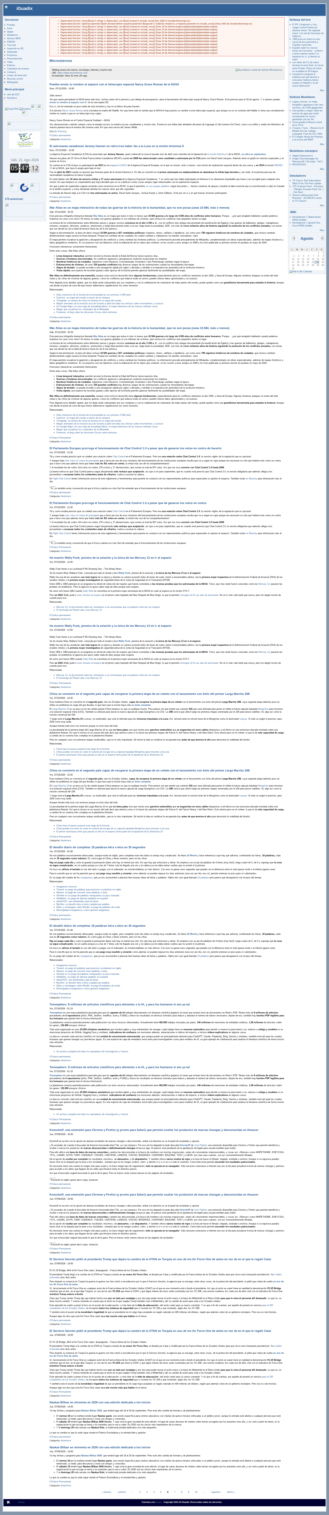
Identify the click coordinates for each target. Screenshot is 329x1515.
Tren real (11, 45)
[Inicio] (9, 7)
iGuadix (24, 8)
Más (322, 90)
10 (196, 1492)
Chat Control (119, 456)
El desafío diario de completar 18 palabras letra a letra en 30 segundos (97, 847)
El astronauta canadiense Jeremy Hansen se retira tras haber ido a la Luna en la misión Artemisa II (117, 146)
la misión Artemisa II (217, 154)
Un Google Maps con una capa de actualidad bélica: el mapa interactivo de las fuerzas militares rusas (107, 306)
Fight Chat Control (62, 478)
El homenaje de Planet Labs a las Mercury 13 (79, 610)
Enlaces (11, 65)
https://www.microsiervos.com (72, 72)
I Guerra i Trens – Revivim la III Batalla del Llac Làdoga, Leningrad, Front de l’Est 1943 (308, 131)
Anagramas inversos (66, 886)
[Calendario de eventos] (25, 109)
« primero (106, 1492)
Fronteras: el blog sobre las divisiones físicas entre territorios (86, 312)
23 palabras (203, 877)
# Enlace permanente (60, 135)
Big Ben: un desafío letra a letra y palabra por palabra (82, 904)
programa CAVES (118, 165)
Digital (10, 31)
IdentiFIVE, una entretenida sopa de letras (77, 901)
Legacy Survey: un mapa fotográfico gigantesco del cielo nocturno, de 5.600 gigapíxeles (307, 104)
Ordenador (12, 52)
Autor (9, 28)
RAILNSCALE (299, 164)
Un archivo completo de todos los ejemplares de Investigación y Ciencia (92, 1051)
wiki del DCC (13, 94)
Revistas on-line (15, 78)
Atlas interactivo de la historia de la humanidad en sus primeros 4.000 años (93, 294)
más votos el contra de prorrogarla (82, 460)
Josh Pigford (200, 1145)
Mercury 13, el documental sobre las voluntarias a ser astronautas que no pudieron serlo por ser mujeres (108, 607)
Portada (11, 25)
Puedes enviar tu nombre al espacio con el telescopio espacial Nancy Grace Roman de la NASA (114, 84)
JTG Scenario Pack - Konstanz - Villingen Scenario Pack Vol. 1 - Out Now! (308, 189)
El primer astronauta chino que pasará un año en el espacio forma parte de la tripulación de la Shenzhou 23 (109, 754)
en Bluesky (251, 478)
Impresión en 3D (15, 48)
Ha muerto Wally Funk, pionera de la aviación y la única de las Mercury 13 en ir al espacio (110, 557)
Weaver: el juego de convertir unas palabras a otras (81, 892)
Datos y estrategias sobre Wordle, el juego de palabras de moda (88, 907)
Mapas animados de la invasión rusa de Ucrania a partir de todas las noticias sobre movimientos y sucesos (109, 303)
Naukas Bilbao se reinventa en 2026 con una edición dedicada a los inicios (100, 1402)
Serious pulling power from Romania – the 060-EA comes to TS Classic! (307, 198)
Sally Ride (88, 591)
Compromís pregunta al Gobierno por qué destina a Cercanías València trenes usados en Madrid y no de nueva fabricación (305, 80)
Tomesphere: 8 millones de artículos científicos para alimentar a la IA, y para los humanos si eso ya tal (120, 1004)
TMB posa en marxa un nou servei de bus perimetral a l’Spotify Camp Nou (306, 42)
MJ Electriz (60, 131)
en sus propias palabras (158, 186)
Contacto (11, 72)
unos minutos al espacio (89, 595)
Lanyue (243, 719)
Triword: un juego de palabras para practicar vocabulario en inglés (88, 889)
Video (10, 62)
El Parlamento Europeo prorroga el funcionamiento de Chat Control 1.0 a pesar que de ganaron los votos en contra (128, 503)
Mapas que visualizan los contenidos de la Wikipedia (82, 309)
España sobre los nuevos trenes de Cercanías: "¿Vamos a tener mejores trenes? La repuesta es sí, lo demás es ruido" (307, 54)
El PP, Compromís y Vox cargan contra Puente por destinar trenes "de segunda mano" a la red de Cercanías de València (308, 30)
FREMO (11, 42)
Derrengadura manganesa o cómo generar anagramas (82, 910)
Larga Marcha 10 (60, 709)
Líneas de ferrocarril (17, 75)
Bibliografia (12, 82)
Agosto (307, 238)
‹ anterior (121, 1492)
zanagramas (86, 877)
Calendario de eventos (18, 68)
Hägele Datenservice (302, 155)
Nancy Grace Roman (72, 110)
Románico (12, 98)
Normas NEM (13, 38)
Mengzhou (263, 709)
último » (231, 1492)
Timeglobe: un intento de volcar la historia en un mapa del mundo (88, 300)
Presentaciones (14, 58)
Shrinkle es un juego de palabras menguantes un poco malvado (87, 895)
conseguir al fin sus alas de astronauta (199, 595)
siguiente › (216, 1492)
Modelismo (12, 35)
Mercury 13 (264, 584)
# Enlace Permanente (60, 437)
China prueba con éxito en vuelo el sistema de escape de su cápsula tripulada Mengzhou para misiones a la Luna (112, 752)
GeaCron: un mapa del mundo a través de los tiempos (83, 297)
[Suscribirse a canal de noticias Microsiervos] (259, 69)
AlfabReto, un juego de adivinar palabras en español (82, 898)
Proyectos (12, 55)
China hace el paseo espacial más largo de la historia (82, 749)
